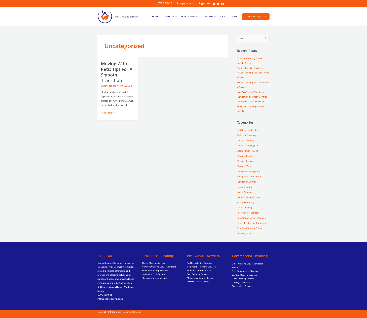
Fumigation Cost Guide (249, 176)
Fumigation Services (247, 181)
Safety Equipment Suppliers (251, 223)
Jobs (234, 16)
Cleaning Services (246, 161)
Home (155, 16)
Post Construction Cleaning (251, 217)
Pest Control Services (248, 212)
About (224, 16)
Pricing (208, 16)
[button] (256, 16)
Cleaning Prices (245, 155)
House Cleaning (245, 192)
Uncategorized (108, 85)
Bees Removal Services (198, 274)
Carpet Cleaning (245, 140)
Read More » (107, 112)
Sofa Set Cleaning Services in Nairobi (159, 266)
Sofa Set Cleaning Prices (249, 228)
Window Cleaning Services (244, 275)
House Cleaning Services (153, 263)
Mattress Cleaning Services (155, 270)
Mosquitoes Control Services (200, 278)
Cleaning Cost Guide (247, 150)
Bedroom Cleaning (246, 135)
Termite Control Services (198, 281)
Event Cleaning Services (243, 278)
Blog (228, 312)
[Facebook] (214, 3)
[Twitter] (218, 3)
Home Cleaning (244, 186)
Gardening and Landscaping (155, 278)
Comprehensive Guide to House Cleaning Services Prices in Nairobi (253, 73)
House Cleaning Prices (248, 197)
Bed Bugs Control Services (199, 263)
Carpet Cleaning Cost (248, 145)
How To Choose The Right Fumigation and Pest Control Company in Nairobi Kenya (252, 97)
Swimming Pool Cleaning (153, 274)
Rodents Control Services (199, 270)
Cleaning (168, 16)
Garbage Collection (241, 282)
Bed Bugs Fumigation (247, 130)
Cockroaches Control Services (201, 266)
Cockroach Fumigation (248, 171)
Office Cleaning (245, 207)
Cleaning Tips (244, 166)
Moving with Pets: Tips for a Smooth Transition (116, 72)
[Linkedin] (222, 3)
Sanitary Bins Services (242, 286)
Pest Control (189, 16)
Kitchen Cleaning (245, 202)
